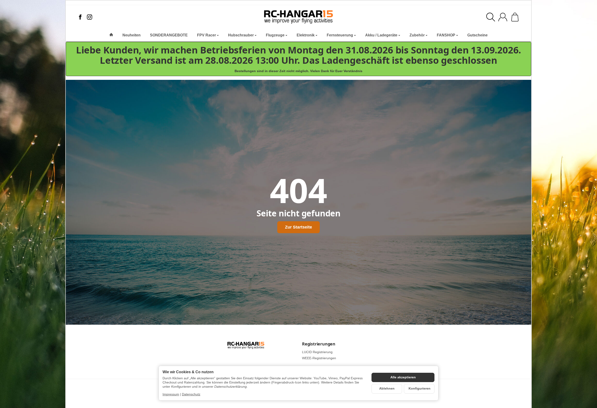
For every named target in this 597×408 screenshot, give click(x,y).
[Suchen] (490, 17)
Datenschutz (191, 394)
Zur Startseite (298, 227)
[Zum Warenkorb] (515, 17)
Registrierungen (318, 344)
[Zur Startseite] (298, 17)
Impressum (171, 394)
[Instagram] (89, 17)
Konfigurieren (419, 388)
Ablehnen (387, 388)
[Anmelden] (502, 17)
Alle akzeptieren (403, 377)
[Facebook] (80, 17)
